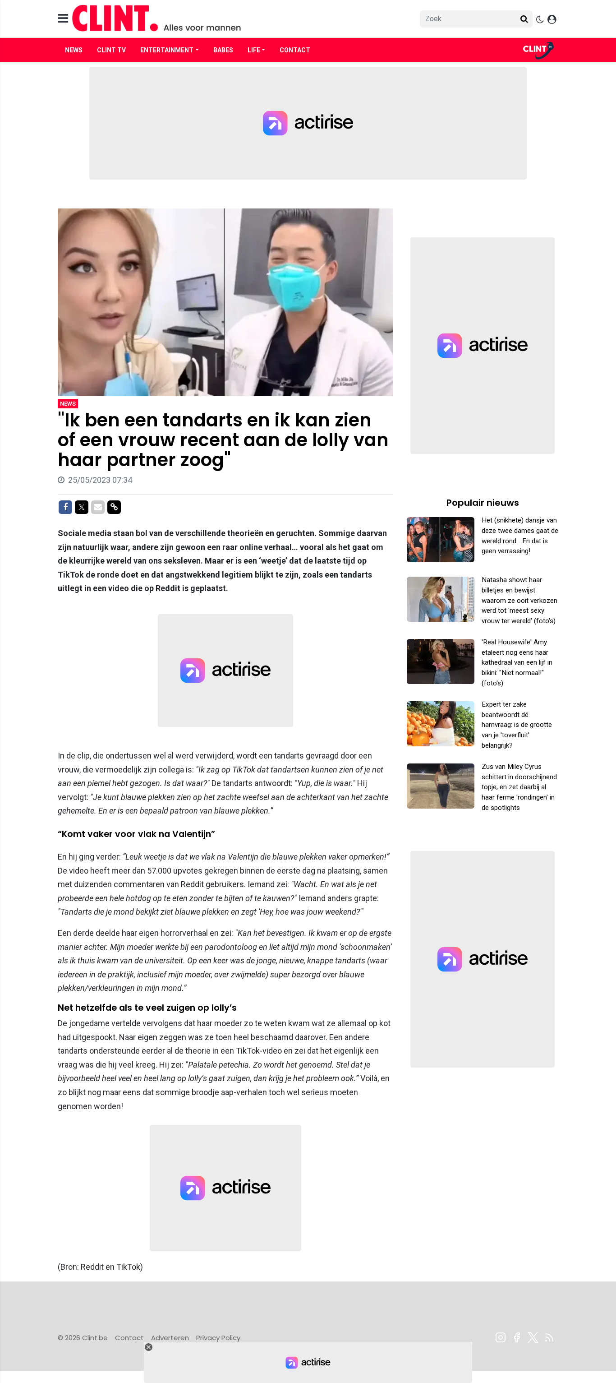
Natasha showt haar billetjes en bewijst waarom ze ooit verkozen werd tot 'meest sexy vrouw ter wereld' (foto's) (519, 600)
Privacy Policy (218, 1337)
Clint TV (111, 50)
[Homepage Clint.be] (227, 18)
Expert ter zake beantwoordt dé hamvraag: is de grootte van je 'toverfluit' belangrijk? (517, 724)
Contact (295, 50)
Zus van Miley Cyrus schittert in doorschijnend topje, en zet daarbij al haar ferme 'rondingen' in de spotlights (519, 787)
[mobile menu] (63, 18)
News (74, 50)
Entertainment (166, 50)
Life (254, 50)
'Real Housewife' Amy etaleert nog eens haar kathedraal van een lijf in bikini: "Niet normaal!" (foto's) (517, 662)
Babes (223, 50)
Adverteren (170, 1337)
